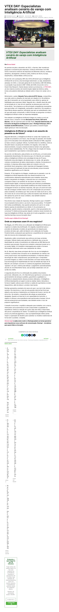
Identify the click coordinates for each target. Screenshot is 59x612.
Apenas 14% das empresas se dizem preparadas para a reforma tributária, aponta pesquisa (8, 380)
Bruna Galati (11, 64)
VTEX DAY (50, 17)
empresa (21, 17)
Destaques (15, 17)
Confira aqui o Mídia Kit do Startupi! (16, 218)
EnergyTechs (14, 411)
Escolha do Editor (7, 552)
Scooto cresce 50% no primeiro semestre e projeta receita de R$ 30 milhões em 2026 (15, 377)
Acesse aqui (9, 321)
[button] (22, 335)
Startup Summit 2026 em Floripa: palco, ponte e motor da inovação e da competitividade (8, 517)
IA (24, 17)
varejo (46, 17)
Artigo (40, 16)
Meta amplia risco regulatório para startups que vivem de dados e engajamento (15, 448)
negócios (40, 17)
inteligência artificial (31, 17)
